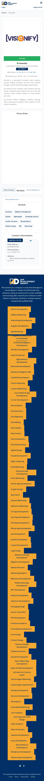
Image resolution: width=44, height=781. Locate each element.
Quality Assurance (18, 651)
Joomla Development (19, 539)
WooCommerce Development (22, 746)
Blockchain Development (21, 366)
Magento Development (20, 562)
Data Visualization (18, 439)
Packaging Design (18, 606)
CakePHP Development (20, 377)
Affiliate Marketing (18, 315)
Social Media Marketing (20, 707)
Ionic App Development (20, 517)
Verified (22, 58)
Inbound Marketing (18, 500)
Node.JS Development (19, 595)
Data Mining (15, 422)
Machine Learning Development (22, 556)
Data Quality (16, 428)
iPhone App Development (21, 528)
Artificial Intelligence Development (22, 343)
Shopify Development (19, 690)
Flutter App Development (21, 484)
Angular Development (19, 326)
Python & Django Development (22, 645)
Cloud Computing (18, 383)
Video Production (18, 729)
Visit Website (22, 69)
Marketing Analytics (19, 573)
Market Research (18, 567)
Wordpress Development (21, 752)
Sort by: (33, 190)
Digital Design (16, 450)
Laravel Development (19, 545)
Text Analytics (17, 713)
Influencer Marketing (19, 506)
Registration (37, 7)
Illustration (15, 495)
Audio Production (18, 355)
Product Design (17, 640)
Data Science (16, 433)
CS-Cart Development (19, 400)
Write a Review (9, 190)
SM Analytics (16, 701)
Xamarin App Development (21, 757)
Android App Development (21, 320)
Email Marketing (17, 467)
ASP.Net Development (20, 349)
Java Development (18, 534)
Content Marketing (18, 389)
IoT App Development (19, 512)
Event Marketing (17, 478)
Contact (33, 777)
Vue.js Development (19, 741)
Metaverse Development (21, 579)
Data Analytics (16, 405)
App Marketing (17, 331)
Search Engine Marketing (21, 679)
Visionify (23, 63)
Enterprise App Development (22, 472)
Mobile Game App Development (22, 584)
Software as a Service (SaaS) (22, 673)
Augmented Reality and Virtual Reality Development (22, 338)
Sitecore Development (20, 696)
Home (4, 13)
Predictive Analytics (19, 623)
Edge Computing (17, 461)
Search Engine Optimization (22, 685)
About (16, 777)
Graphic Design (17, 489)
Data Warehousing (18, 444)
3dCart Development (19, 309)
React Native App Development (22, 662)
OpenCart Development (20, 601)
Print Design (16, 634)
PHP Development (18, 618)
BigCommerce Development (22, 360)
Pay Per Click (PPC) (18, 612)
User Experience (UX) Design (22, 718)
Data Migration (17, 417)
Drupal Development (19, 456)
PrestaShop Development (21, 629)
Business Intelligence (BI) (21, 372)
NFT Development (18, 590)
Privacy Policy (24, 777)
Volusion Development (20, 735)
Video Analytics (17, 724)
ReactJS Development (19, 657)
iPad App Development (20, 523)
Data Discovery (17, 411)
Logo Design (16, 551)
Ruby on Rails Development (22, 668)
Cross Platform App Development (22, 394)
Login (3, 7)
